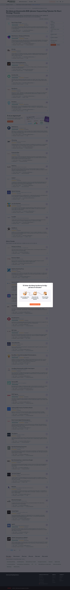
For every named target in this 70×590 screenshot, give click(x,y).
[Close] (52, 284)
